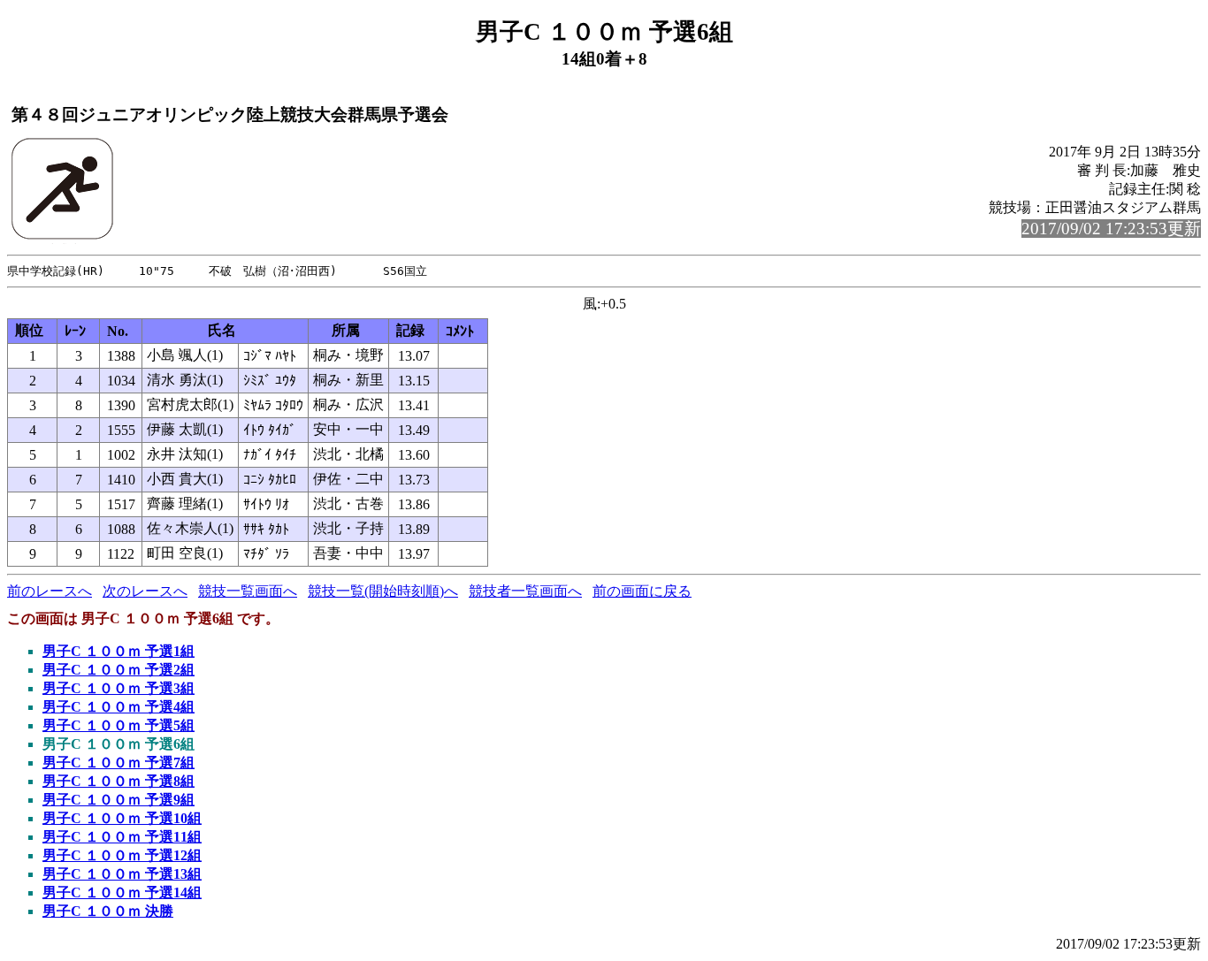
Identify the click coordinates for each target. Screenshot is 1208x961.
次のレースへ (145, 591)
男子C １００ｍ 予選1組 (118, 651)
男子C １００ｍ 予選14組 (122, 892)
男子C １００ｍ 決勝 (107, 911)
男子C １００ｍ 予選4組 (118, 706)
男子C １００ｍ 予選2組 (118, 669)
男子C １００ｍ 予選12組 (122, 855)
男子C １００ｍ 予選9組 (118, 799)
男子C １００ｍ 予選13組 (122, 873)
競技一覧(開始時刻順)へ (383, 591)
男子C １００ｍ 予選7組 (118, 762)
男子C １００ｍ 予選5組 (118, 725)
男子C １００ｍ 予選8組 (118, 781)
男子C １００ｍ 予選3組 (118, 688)
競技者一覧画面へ (525, 591)
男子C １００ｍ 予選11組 (122, 836)
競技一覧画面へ (247, 591)
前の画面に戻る (642, 591)
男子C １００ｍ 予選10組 (122, 818)
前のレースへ (49, 591)
